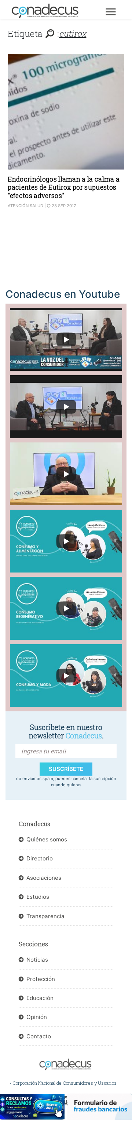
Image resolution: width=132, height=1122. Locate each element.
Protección (40, 978)
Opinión (36, 1016)
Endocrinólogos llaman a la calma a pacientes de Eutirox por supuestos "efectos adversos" (64, 187)
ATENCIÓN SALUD (25, 205)
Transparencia (45, 916)
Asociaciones (43, 877)
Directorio (39, 858)
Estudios (37, 896)
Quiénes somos (46, 839)
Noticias (37, 959)
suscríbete (66, 768)
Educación (40, 997)
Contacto (38, 1036)
